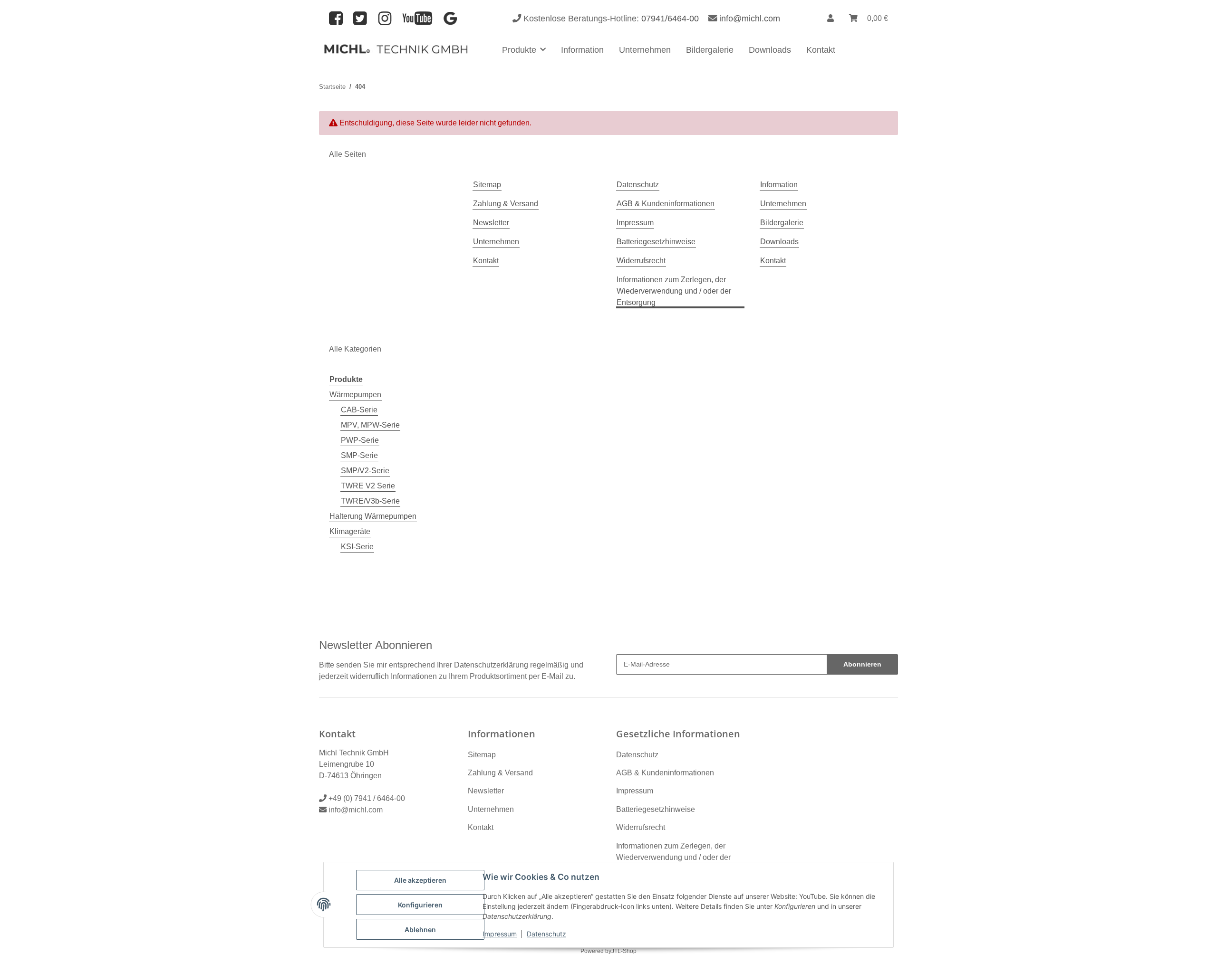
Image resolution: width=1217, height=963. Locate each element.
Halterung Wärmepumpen (372, 516)
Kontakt (820, 50)
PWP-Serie (360, 440)
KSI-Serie (357, 547)
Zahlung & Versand (505, 204)
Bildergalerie (710, 50)
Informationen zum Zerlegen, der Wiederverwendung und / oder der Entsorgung (674, 291)
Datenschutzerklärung (491, 665)
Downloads (770, 50)
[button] (830, 18)
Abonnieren (862, 664)
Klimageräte (349, 531)
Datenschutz (546, 934)
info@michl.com (749, 18)
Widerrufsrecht (641, 261)
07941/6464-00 (670, 18)
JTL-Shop (624, 951)
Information (582, 50)
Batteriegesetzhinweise (656, 242)
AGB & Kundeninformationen (666, 204)
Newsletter (491, 223)
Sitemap (487, 185)
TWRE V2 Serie (368, 486)
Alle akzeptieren (420, 880)
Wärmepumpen (355, 395)
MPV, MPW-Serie (370, 425)
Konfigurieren (420, 905)
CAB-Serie (359, 410)
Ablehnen (420, 929)
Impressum (500, 934)
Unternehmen (645, 50)
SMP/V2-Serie (365, 471)
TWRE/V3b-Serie (370, 501)
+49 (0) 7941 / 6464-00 (366, 798)
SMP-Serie (359, 455)
